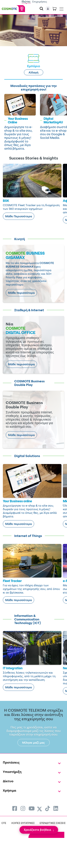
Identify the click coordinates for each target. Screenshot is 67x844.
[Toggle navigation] (61, 8)
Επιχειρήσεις (39, 1)
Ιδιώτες (26, 1)
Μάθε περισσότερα (21, 293)
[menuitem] (14, 808)
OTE (3, 822)
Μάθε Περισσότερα (18, 216)
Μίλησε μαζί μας (33, 742)
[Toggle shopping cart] (54, 8)
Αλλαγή (33, 72)
